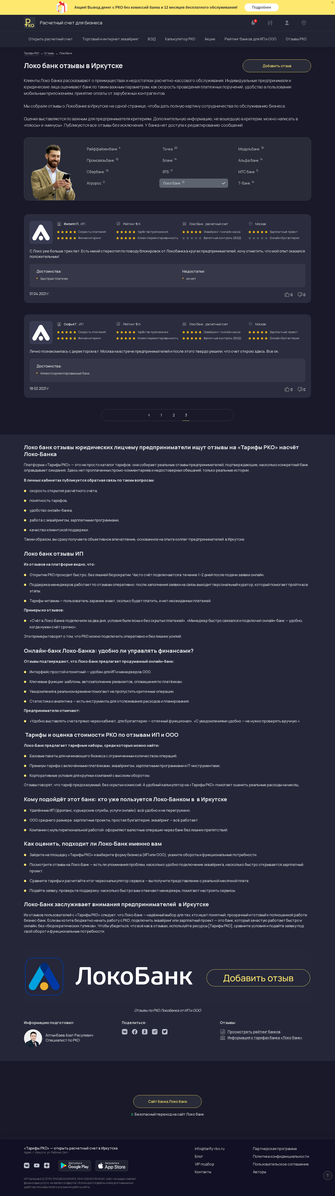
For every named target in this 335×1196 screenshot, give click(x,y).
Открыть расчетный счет (50, 38)
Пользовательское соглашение (281, 1164)
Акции (210, 38)
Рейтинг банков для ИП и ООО (250, 38)
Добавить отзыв (277, 65)
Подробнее (261, 7)
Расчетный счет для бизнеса (71, 23)
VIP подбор (204, 1164)
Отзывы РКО (296, 38)
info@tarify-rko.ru (209, 1148)
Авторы (259, 1171)
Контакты (203, 1171)
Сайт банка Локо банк (167, 1101)
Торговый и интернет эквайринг (110, 38)
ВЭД (152, 38)
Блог (199, 1156)
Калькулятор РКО (180, 38)
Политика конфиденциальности (281, 1156)
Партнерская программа (275, 1148)
